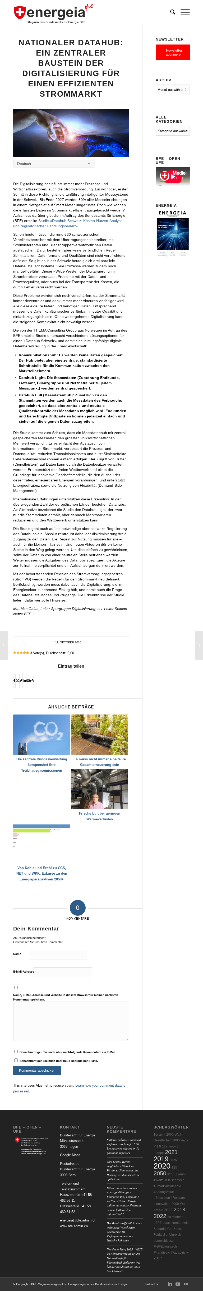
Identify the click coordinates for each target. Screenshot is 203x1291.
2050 (160, 1173)
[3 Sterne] (21, 652)
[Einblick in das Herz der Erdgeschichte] (199, 645)
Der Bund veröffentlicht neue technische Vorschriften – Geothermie (124, 1227)
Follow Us (151, 1284)
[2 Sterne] (18, 652)
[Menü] (182, 12)
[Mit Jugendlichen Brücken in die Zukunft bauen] (4, 645)
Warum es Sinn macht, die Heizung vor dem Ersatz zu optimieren (123, 1174)
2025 (168, 1210)
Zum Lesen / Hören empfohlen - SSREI (118, 1164)
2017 (158, 1258)
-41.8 (157, 1146)
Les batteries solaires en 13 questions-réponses (123, 1150)
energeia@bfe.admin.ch (78, 1220)
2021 (171, 1152)
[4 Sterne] (24, 652)
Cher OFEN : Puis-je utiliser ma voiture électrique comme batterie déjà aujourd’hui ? (124, 1207)
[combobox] (54, 163)
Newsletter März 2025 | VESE (124, 1249)
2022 (160, 1216)
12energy (169, 1146)
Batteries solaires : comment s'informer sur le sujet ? (124, 1142)
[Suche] (170, 12)
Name (17, 953)
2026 (173, 1160)
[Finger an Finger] (71, 133)
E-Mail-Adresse (23, 971)
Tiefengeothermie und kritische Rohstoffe (120, 1238)
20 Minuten (175, 1217)
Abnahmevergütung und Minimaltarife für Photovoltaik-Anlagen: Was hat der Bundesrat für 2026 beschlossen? (123, 1262)
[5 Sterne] (27, 652)
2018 (179, 1209)
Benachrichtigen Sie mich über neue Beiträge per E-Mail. (59, 1060)
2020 (162, 1165)
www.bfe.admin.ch (74, 1226)
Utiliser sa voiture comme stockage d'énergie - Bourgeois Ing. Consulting (123, 1192)
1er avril (159, 1134)
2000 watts (180, 1140)
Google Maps (70, 1155)
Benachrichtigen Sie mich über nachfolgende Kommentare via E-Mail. (68, 1052)
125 (174, 1167)
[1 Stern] (14, 652)
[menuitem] (170, 12)
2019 (161, 1158)
